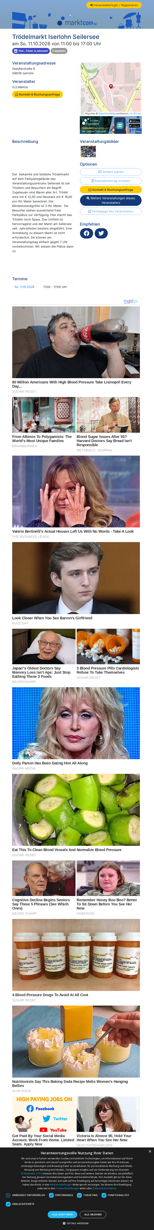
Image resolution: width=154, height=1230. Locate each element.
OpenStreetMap (106, 113)
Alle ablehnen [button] (93, 1214)
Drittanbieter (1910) (32, 1173)
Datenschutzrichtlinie (104, 1188)
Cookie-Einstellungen (67, 1188)
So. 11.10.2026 (24, 287)
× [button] (149, 1151)
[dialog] (77, 1188)
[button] (77, 1223)
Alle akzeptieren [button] (62, 1214)
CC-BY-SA (135, 113)
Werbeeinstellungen (61, 1184)
